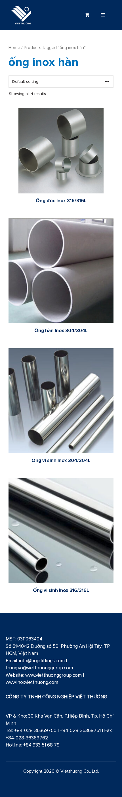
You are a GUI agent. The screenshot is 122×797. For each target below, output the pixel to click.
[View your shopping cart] (87, 15)
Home (14, 47)
